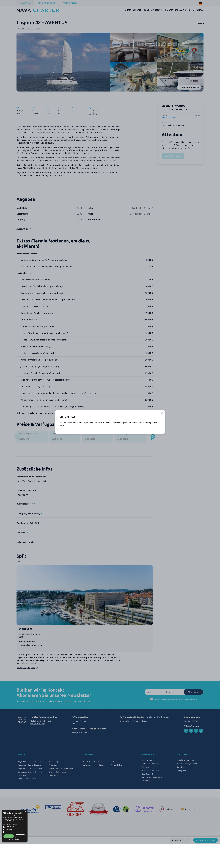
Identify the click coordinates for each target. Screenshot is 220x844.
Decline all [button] (20, 836)
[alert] (15, 826)
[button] (14, 840)
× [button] (25, 811)
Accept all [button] (8, 836)
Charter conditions (17, 821)
